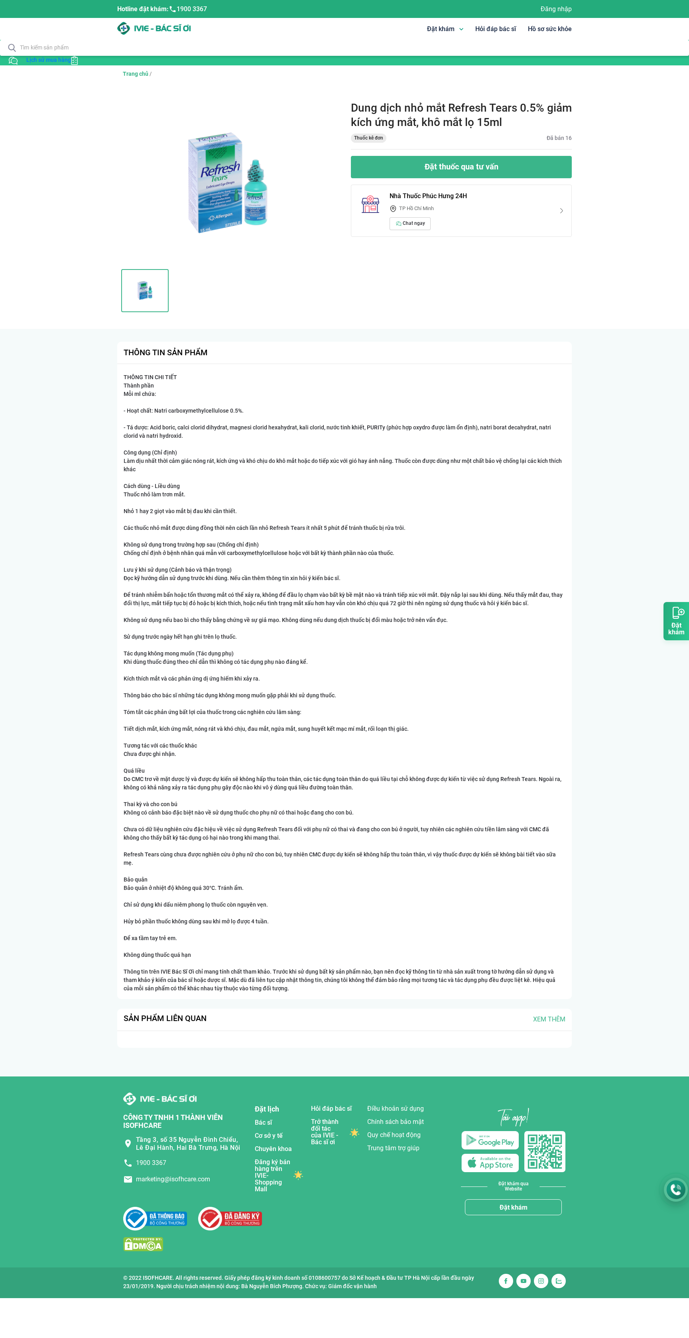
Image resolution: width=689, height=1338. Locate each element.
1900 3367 (192, 9)
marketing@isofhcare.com (173, 1179)
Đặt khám (514, 1207)
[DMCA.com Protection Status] (143, 1244)
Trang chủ (135, 74)
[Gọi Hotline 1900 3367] (676, 1190)
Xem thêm (549, 1019)
